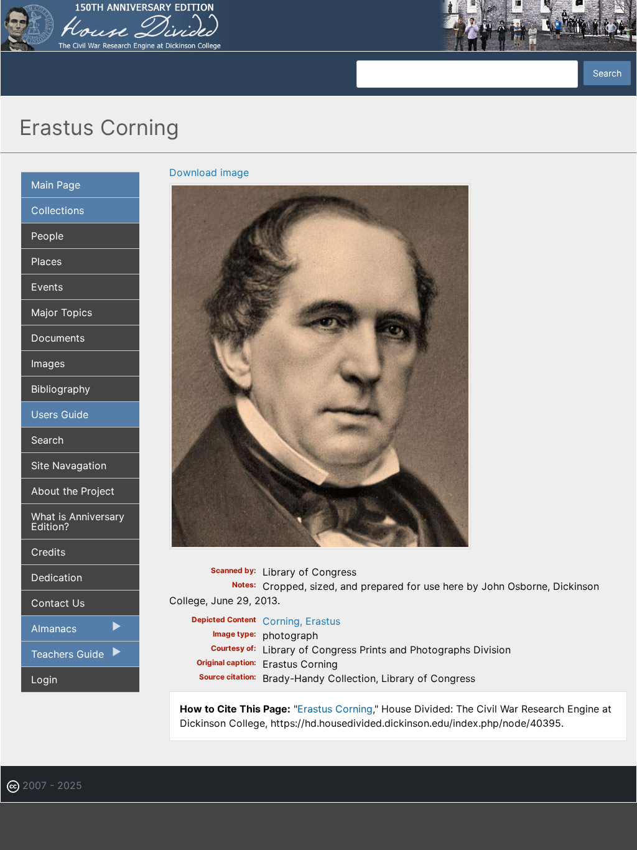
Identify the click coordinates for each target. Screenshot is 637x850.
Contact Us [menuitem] (58, 603)
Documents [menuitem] (58, 338)
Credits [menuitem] (48, 552)
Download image (209, 172)
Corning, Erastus (301, 621)
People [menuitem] (47, 236)
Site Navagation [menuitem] (68, 465)
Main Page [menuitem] (55, 185)
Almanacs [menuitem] (49, 631)
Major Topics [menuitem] (61, 312)
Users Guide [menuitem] (59, 414)
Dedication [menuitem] (56, 577)
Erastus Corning (335, 709)
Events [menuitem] (47, 287)
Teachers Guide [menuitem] (62, 657)
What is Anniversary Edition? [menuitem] (77, 521)
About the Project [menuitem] (72, 491)
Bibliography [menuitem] (60, 389)
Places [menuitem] (46, 261)
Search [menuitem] (47, 440)
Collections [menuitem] (57, 210)
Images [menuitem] (48, 363)
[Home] (318, 25)
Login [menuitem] (44, 679)
